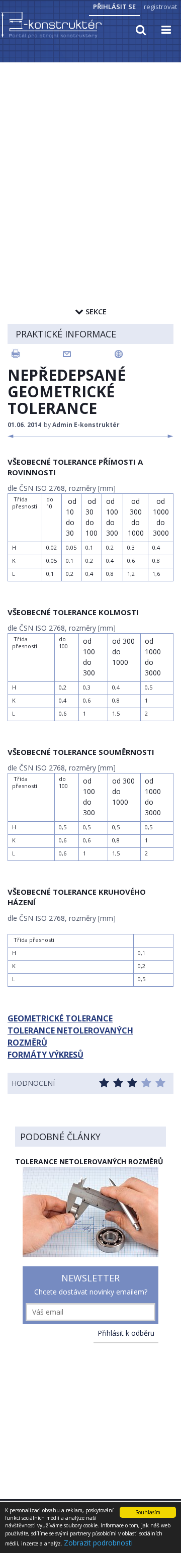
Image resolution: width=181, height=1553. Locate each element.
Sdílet (141, 354)
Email (89, 354)
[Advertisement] (90, 159)
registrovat (160, 6)
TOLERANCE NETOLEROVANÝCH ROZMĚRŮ (70, 1036)
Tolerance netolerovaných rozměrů (89, 1161)
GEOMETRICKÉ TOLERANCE (60, 1018)
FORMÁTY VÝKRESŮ (45, 1054)
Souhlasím (147, 1512)
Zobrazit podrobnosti (98, 1542)
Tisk (37, 354)
